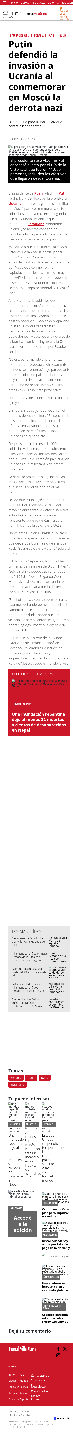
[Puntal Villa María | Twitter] (65, 1349)
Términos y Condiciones (19, 1411)
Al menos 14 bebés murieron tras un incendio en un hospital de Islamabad (33, 1153)
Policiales (13, 1386)
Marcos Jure (62, 1256)
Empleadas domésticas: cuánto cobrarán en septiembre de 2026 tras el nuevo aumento (28, 1004)
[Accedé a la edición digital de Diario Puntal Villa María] (22, 1200)
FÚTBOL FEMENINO (51, 1277)
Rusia (38, 193)
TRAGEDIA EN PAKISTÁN (36, 1124)
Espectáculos (27, 1399)
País (22, 1374)
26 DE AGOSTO (15, 1208)
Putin (63, 193)
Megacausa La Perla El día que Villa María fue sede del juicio (28, 941)
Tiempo (24, 1393)
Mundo (24, 1380)
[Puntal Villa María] (22, 1351)
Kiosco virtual (36, 1397)
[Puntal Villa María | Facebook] (58, 1349)
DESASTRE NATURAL (17, 1124)
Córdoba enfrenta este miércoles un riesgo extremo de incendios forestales (55, 1322)
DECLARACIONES (50, 1203)
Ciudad (25, 3)
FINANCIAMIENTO (50, 1234)
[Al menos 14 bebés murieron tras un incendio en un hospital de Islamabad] (31, 1128)
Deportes (53, 3)
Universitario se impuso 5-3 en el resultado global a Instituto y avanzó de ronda (55, 1290)
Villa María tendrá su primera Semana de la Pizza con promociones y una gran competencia (29, 958)
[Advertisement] (39, 854)
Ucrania (15, 203)
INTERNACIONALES (50, 1124)
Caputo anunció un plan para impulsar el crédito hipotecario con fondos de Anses (55, 1216)
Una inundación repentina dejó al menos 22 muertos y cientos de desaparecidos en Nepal (39, 722)
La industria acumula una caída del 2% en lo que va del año (29, 972)
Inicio (14, 3)
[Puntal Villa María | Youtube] (65, 19)
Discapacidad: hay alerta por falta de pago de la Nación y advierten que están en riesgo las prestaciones (56, 1249)
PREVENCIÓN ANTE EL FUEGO (52, 1307)
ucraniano (36, 224)
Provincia (13, 1399)
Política (24, 1386)
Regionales (38, 3)
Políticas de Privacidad (20, 1415)
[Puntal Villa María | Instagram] (58, 1355)
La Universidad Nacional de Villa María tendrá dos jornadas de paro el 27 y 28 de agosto (28, 989)
